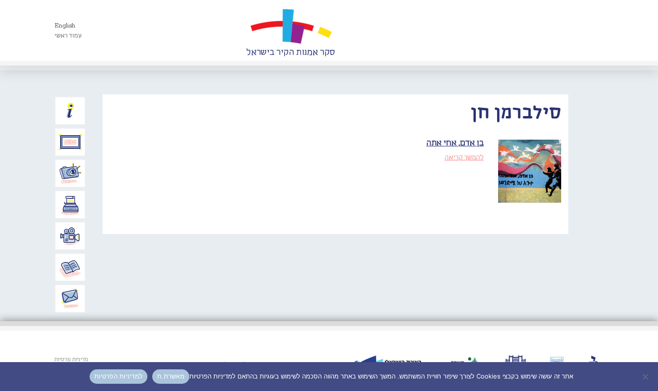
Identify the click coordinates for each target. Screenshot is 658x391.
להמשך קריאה (464, 157)
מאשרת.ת (170, 376)
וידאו (70, 235)
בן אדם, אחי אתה (455, 143)
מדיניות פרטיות (71, 359)
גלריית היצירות (70, 142)
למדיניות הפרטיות (118, 376)
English (64, 25)
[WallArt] (290, 30)
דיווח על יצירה (70, 173)
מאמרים (70, 267)
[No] (646, 376)
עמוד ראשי (68, 35)
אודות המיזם (70, 110)
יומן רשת (70, 204)
